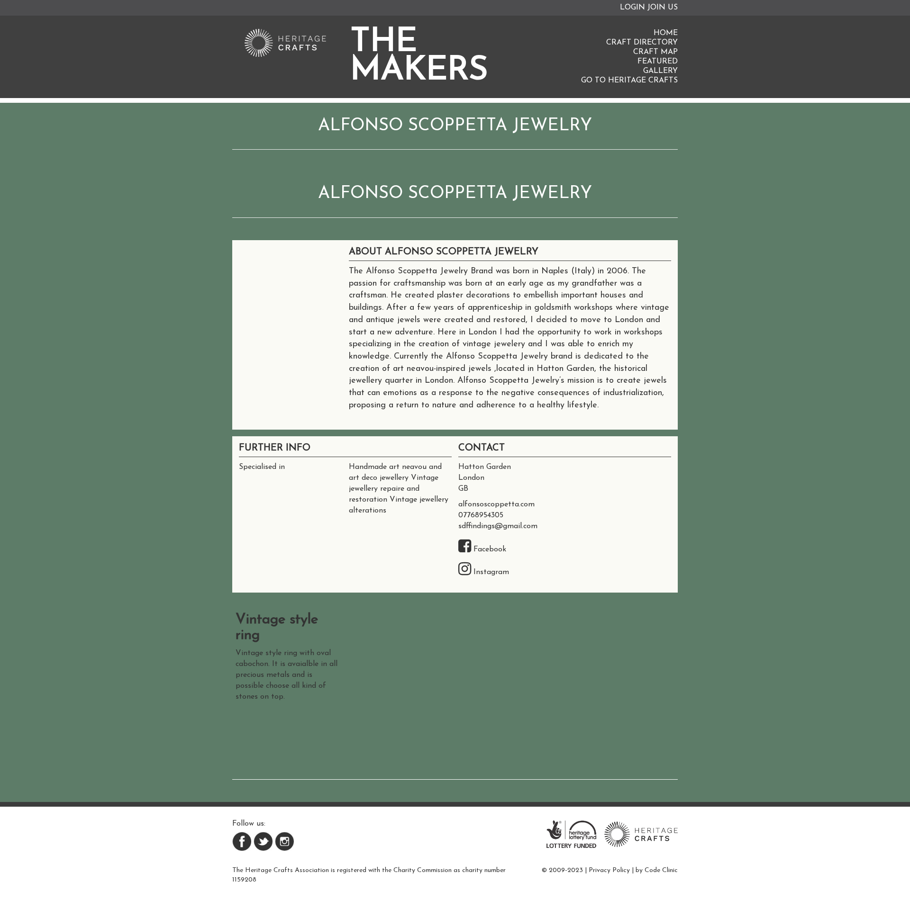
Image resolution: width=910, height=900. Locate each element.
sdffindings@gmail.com (497, 526)
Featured (657, 61)
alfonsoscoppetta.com (496, 504)
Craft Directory (642, 42)
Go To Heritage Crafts (629, 80)
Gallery (660, 71)
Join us (662, 7)
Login (632, 7)
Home (666, 33)
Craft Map (655, 52)
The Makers (419, 56)
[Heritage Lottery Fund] (571, 833)
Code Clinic (661, 870)
